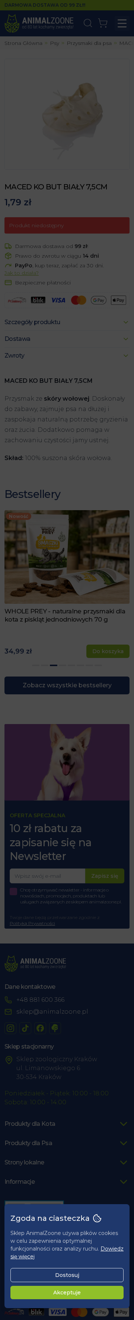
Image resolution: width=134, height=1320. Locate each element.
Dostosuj (67, 1275)
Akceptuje (67, 1292)
